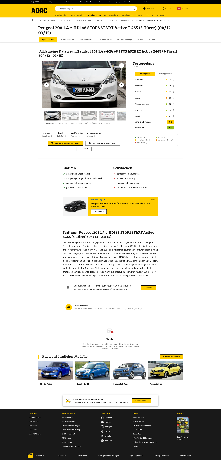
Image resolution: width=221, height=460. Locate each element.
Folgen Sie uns (105, 413)
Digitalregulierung (136, 456)
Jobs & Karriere (138, 417)
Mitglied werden (54, 2)
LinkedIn (108, 436)
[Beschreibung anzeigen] (173, 80)
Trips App (33, 430)
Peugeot (100, 20)
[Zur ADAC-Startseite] (39, 10)
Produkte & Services (68, 413)
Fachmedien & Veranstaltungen (145, 442)
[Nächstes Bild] (121, 84)
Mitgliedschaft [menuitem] (61, 15)
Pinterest (108, 441)
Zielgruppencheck (165, 74)
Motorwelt (180, 413)
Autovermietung (68, 421)
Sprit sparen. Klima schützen (124, 2)
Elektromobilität (104, 2)
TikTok (107, 431)
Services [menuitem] (139, 15)
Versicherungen (67, 417)
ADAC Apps (33, 413)
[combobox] (96, 8)
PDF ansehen (148, 288)
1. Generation (124, 20)
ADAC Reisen (69, 2)
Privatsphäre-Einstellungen (108, 456)
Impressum (62, 456)
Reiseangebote (67, 442)
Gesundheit (143, 2)
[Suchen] (133, 9)
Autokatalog (66, 20)
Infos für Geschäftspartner (143, 438)
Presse (135, 446)
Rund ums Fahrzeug (47, 20)
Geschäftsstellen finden (142, 426)
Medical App (34, 421)
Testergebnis (145, 74)
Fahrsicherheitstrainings (71, 430)
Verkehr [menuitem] (150, 15)
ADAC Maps (66, 438)
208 (111, 20)
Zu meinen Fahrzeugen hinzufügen (104, 143)
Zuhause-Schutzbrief (86, 2)
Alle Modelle (84, 149)
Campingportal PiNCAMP (71, 446)
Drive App (33, 426)
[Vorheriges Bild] (46, 84)
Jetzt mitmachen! (141, 401)
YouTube (108, 422)
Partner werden (138, 421)
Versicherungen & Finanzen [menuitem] (121, 15)
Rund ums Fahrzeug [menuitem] (97, 15)
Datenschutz (82, 456)
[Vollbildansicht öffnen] (121, 65)
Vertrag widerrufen (161, 456)
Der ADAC (136, 413)
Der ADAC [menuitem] (161, 15)
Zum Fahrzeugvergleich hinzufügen (67, 143)
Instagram (109, 427)
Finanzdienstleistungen (71, 426)
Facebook (108, 418)
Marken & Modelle (84, 20)
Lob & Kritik (137, 430)
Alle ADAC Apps (35, 434)
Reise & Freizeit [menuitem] (78, 15)
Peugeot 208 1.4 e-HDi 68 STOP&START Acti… (153, 20)
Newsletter (137, 434)
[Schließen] (155, 398)
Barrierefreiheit (186, 456)
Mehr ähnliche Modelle (171, 357)
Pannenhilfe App (35, 417)
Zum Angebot (99, 211)
